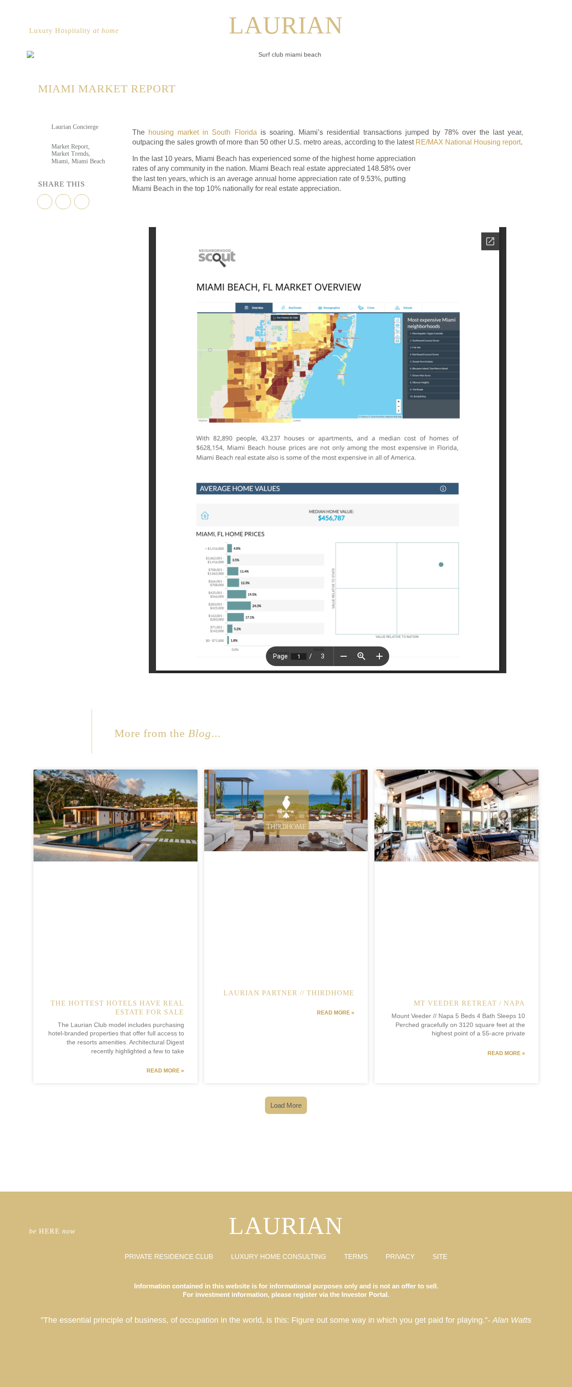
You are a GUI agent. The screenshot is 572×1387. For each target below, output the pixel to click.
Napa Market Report (127, 1365)
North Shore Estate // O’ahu (481, 1362)
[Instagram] (507, 31)
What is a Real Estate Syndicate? (222, 1359)
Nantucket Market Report (479, 1359)
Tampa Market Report (477, 1381)
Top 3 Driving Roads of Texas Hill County (491, 1368)
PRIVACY (400, 1256)
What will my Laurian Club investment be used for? (497, 1378)
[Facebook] (521, 31)
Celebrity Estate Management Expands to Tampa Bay (322, 1378)
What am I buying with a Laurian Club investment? (322, 1381)
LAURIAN (286, 25)
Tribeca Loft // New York (218, 1368)
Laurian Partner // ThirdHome (288, 993)
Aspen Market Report (41, 1368)
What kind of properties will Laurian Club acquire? (322, 1362)
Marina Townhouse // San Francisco (399, 1375)
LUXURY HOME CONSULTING (278, 1256)
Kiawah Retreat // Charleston (132, 1381)
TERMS (356, 1256)
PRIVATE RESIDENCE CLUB (169, 1256)
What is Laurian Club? (216, 1362)
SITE (440, 1256)
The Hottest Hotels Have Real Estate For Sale (404, 1381)
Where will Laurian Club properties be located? (319, 1375)
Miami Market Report (389, 1368)
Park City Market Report (43, 1375)
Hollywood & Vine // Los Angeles (311, 1365)
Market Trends (69, 153)
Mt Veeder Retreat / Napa (469, 1003)
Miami (59, 161)
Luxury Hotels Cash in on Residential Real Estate (233, 1375)
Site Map (293, 1368)
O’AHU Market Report (216, 1378)
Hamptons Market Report (43, 1359)
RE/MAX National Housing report (468, 142)
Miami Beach (88, 161)
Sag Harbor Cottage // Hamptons (484, 1365)
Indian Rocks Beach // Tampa (307, 1359)
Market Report (69, 146)
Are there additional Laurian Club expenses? (405, 1365)
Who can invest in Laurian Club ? (485, 1375)
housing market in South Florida (202, 132)
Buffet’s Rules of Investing (132, 1375)
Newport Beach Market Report (47, 1381)
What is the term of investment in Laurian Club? (407, 1359)
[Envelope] (495, 1231)
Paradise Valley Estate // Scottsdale (224, 1365)
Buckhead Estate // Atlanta (131, 1378)
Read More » (165, 1071)
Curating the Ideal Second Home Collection (230, 1381)
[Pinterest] (536, 31)
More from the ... (167, 733)
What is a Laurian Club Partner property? (54, 1378)
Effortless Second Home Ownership (399, 1378)
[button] (44, 201)
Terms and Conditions (128, 1362)
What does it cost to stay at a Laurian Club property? (149, 1359)
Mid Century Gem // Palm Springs (49, 1365)
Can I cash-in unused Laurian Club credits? (404, 1362)
